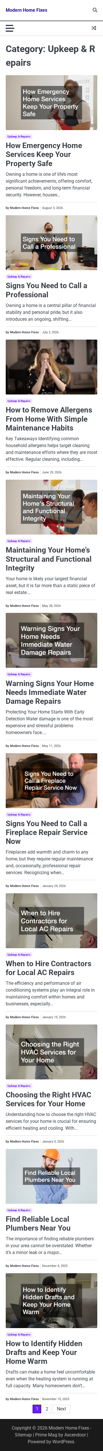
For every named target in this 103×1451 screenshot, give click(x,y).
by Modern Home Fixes (22, 208)
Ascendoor (75, 1435)
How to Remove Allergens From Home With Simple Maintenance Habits (49, 419)
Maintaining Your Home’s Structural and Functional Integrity (49, 559)
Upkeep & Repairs (19, 136)
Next (61, 1409)
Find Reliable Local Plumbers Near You (38, 1223)
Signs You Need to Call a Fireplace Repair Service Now (47, 832)
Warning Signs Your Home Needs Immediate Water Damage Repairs (50, 692)
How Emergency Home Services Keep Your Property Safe (44, 154)
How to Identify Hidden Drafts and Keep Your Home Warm (44, 1352)
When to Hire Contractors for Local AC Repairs (48, 968)
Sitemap (23, 1435)
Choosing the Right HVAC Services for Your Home (48, 1099)
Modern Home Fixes (26, 10)
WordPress (63, 1441)
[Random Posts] (94, 28)
